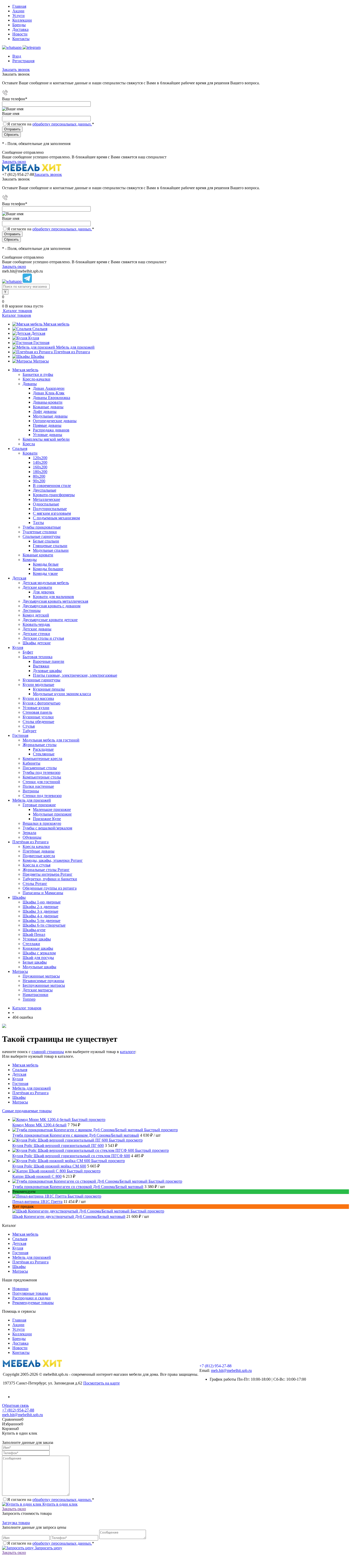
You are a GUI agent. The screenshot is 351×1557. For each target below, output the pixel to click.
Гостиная (41, 342)
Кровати (30, 453)
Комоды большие (48, 569)
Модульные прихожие (52, 814)
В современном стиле (52, 485)
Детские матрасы (38, 990)
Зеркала (29, 832)
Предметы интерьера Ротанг (47, 874)
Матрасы (41, 361)
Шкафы (37, 356)
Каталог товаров (17, 311)
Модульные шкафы (39, 967)
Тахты (38, 522)
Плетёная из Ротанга (72, 352)
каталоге (127, 1051)
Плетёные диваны (38, 851)
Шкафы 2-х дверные (40, 906)
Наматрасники (35, 994)
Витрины (31, 791)
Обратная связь (15, 1405)
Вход (16, 56)
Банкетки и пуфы (38, 374)
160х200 (40, 467)
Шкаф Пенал (34, 934)
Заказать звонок (16, 69)
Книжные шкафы (38, 948)
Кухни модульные (38, 684)
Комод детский (36, 615)
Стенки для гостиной (41, 782)
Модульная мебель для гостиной (51, 740)
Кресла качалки (36, 846)
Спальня (39, 329)
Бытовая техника (37, 657)
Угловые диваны (47, 434)
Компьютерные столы (42, 777)
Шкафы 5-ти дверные (41, 920)
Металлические (46, 499)
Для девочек (43, 592)
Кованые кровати (38, 555)
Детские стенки (36, 633)
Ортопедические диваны (55, 421)
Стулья (29, 726)
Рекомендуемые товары (33, 1302)
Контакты (21, 39)
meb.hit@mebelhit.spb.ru (231, 1370)
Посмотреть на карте (101, 1383)
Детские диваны (37, 629)
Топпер (29, 999)
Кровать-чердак (36, 624)
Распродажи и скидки (31, 1298)
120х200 (40, 458)
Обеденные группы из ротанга (50, 888)
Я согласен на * (50, 1499)
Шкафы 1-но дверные (42, 902)
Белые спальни (46, 541)
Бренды (19, 25)
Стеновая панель (37, 712)
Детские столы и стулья (43, 638)
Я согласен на (50, 124)
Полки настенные (38, 786)
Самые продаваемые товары (27, 1111)
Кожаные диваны (48, 407)
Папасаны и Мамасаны (43, 893)
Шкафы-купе (34, 930)
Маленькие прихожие (52, 809)
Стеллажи (31, 944)
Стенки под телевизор (42, 795)
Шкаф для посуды (38, 957)
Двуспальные (44, 490)
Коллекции (22, 20)
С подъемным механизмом (56, 518)
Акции (18, 11)
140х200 (40, 462)
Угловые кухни (36, 707)
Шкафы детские (37, 643)
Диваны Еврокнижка (51, 397)
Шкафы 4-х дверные (40, 916)
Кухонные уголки (38, 717)
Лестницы (32, 610)
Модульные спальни (51, 550)
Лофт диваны (45, 411)
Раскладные (43, 749)
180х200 (40, 471)
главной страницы (48, 1051)
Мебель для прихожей (75, 347)
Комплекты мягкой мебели (46, 439)
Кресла (29, 444)
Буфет (28, 652)
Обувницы (32, 837)
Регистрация (23, 61)
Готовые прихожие (39, 805)
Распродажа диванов (51, 430)
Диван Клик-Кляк (48, 393)
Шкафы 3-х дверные (40, 911)
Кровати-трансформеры (54, 495)
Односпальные (46, 504)
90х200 (39, 481)
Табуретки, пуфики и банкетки (50, 879)
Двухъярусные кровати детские (50, 620)
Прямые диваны (47, 425)
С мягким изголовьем (52, 513)
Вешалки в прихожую (42, 823)
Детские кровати (37, 587)
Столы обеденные (38, 721)
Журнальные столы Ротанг (46, 869)
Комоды (30, 559)
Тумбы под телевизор (41, 772)
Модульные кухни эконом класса (62, 694)
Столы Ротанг (35, 883)
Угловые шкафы (37, 939)
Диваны (30, 384)
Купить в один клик (59, 1504)
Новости (19, 34)
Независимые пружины (43, 981)
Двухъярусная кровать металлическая (55, 601)
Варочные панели (48, 661)
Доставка (20, 29)
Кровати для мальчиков (53, 596)
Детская (38, 333)
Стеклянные (43, 754)
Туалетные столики (40, 532)
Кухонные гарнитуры (41, 680)
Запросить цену (48, 1548)
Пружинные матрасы (41, 976)
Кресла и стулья (36, 865)
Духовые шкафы (47, 670)
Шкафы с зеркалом (39, 953)
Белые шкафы (35, 962)
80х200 (39, 476)
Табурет (29, 731)
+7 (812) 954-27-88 (18, 174)
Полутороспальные (50, 508)
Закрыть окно (14, 161)
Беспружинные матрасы (44, 985)
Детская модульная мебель (46, 583)
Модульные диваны (50, 416)
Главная (19, 6)
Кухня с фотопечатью (41, 703)
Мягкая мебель (56, 324)
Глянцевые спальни (50, 546)
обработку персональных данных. (62, 124)
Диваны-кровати (47, 402)
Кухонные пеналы (49, 689)
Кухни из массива (38, 698)
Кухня (33, 338)
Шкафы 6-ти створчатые (44, 925)
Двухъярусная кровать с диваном (51, 606)
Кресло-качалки (36, 379)
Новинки (20, 1289)
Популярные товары (30, 1293)
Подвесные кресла (39, 856)
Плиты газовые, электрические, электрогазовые (75, 675)
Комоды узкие (45, 573)
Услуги (18, 15)
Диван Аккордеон (48, 388)
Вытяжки (41, 666)
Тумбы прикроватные (42, 527)
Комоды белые (46, 564)
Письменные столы (40, 768)
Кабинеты (31, 763)
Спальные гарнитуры (41, 536)
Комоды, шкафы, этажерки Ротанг (53, 860)
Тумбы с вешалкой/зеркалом (47, 828)
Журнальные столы (40, 745)
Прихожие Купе (47, 819)
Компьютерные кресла (42, 758)
